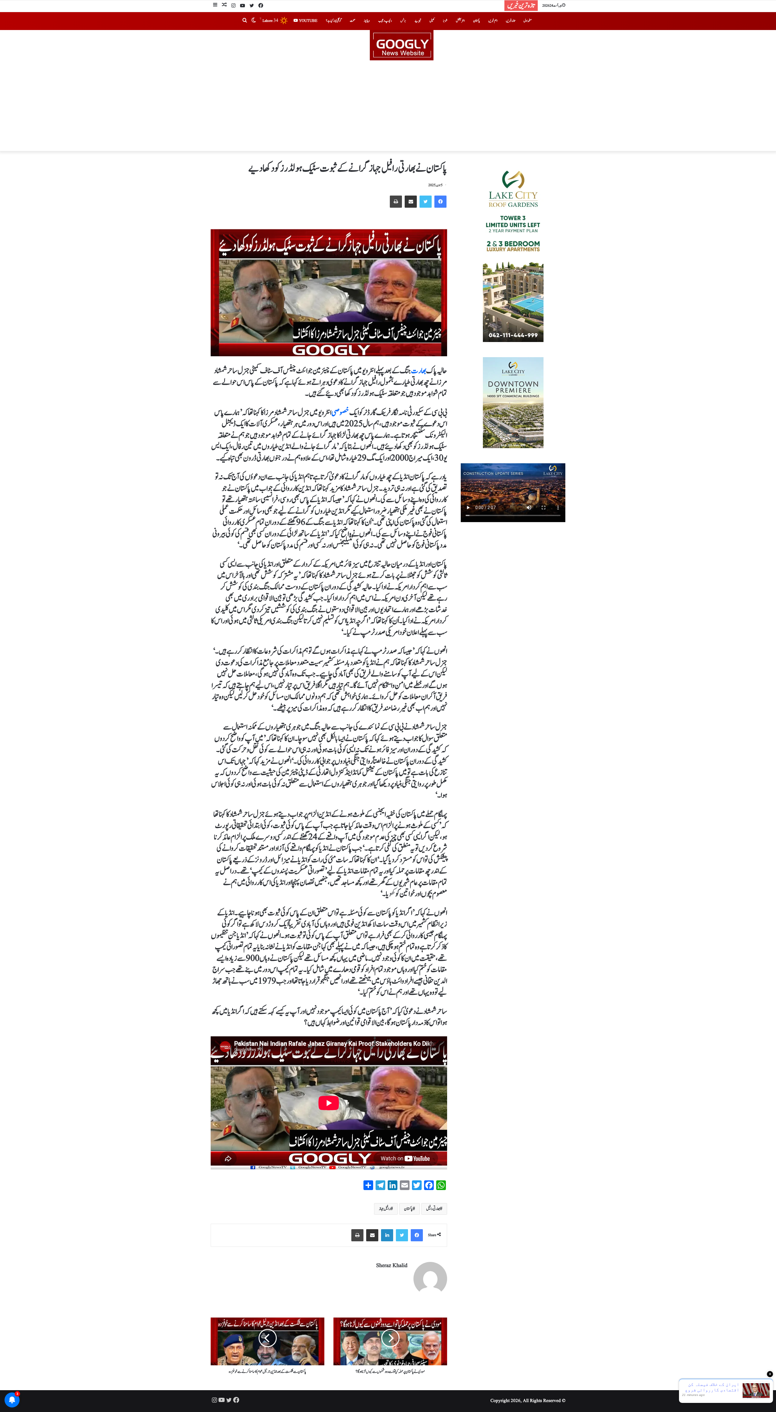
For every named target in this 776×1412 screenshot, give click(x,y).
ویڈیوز (367, 21)
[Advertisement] (388, 105)
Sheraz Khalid (391, 1265)
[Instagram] (233, 6)
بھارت (418, 370)
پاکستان (476, 21)
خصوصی (340, 412)
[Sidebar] (215, 5)
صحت (352, 21)
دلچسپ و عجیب (385, 21)
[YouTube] (242, 6)
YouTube (307, 21)
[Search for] (244, 21)
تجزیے (418, 21)
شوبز (445, 21)
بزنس (403, 21)
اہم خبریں (492, 21)
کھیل (432, 21)
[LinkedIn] (387, 1235)
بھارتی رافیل (433, 1209)
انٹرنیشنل (460, 21)
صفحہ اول (527, 21)
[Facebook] (260, 6)
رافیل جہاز (384, 1209)
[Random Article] (224, 5)
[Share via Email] (411, 202)
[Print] (396, 202)
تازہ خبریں (510, 21)
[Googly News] (388, 45)
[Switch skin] (253, 21)
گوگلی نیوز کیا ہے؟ (333, 21)
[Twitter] (251, 6)
